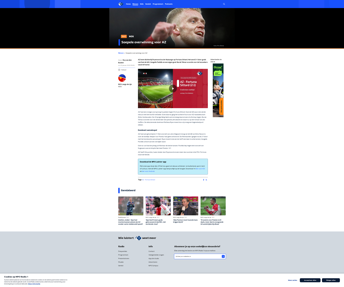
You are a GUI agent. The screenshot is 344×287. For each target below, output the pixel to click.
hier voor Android (148, 171)
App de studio (154, 258)
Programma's (158, 4)
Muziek (121, 262)
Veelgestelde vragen (156, 255)
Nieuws (135, 4)
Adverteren (153, 262)
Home (128, 4)
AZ (143, 179)
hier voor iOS (200, 169)
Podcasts (168, 4)
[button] (224, 4)
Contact (152, 251)
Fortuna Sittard (150, 179)
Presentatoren (123, 258)
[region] (173, 88)
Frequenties (122, 251)
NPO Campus (153, 266)
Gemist (148, 4)
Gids (142, 4)
